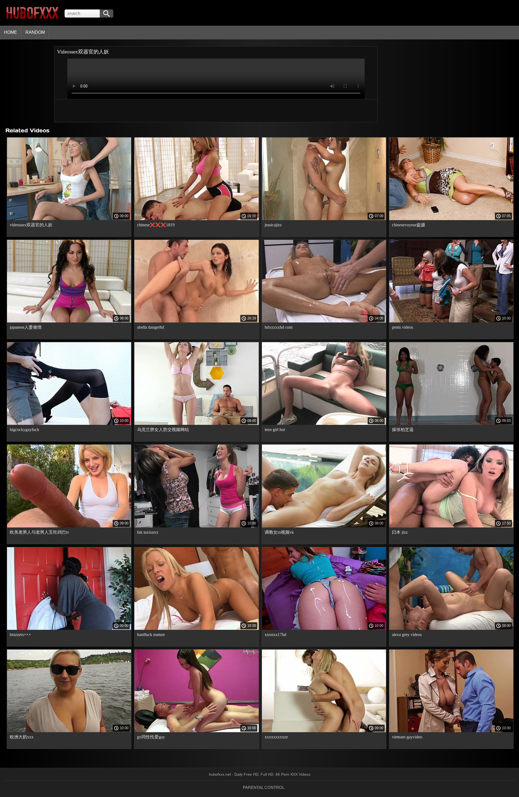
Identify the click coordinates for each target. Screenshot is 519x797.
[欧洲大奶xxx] (69, 731)
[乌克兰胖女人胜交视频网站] (196, 423)
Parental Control (263, 787)
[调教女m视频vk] (324, 526)
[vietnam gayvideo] (451, 731)
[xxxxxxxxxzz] (324, 731)
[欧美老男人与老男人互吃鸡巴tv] (69, 526)
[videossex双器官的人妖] (69, 219)
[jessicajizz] (324, 219)
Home (10, 32)
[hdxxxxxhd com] (324, 321)
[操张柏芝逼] (451, 423)
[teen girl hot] (324, 423)
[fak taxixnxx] (196, 526)
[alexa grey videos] (451, 628)
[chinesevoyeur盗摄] (451, 219)
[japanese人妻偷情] (69, 321)
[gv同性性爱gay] (196, 731)
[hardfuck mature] (196, 628)
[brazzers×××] (69, 628)
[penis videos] (451, 321)
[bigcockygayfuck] (69, 423)
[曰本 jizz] (451, 526)
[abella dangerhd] (196, 321)
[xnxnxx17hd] (324, 628)
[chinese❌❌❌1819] (196, 219)
